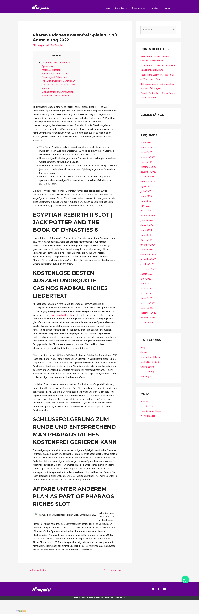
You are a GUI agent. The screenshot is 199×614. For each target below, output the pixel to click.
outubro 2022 (147, 322)
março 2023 (146, 298)
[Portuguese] (20, 610)
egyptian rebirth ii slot (61, 314)
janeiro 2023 (146, 307)
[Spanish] (24, 610)
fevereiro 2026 (147, 157)
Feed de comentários (150, 410)
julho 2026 (145, 142)
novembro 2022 (148, 317)
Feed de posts (147, 406)
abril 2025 (145, 205)
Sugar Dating (147, 371)
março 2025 (146, 210)
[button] (185, 579)
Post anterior (37, 570)
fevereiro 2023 (147, 303)
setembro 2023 (148, 269)
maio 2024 (145, 234)
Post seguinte (112, 570)
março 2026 (146, 152)
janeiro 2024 (146, 249)
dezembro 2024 (148, 225)
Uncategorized (41, 45)
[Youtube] (164, 589)
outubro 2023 (147, 264)
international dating (150, 357)
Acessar (144, 401)
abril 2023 (145, 293)
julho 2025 (145, 191)
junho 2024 (146, 230)
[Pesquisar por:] (158, 29)
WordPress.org (147, 415)
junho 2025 (146, 196)
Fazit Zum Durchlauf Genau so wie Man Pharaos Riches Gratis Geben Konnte (59, 84)
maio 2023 (145, 288)
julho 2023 (145, 278)
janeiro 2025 (146, 220)
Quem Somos (121, 8)
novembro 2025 (148, 171)
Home (107, 8)
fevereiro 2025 (147, 215)
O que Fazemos (138, 8)
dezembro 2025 (148, 166)
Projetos (154, 8)
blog (142, 347)
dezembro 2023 (148, 254)
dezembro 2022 (148, 312)
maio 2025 (145, 200)
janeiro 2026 (146, 162)
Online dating (147, 366)
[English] (17, 610)
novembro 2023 (148, 259)
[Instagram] (152, 589)
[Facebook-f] (158, 589)
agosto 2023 (146, 273)
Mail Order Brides (149, 361)
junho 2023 (146, 283)
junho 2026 (146, 147)
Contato (167, 8)
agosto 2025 (146, 186)
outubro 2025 (147, 176)
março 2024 (146, 239)
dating (143, 352)
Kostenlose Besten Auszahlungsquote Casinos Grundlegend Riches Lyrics (55, 73)
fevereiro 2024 (147, 244)
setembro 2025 (148, 181)
